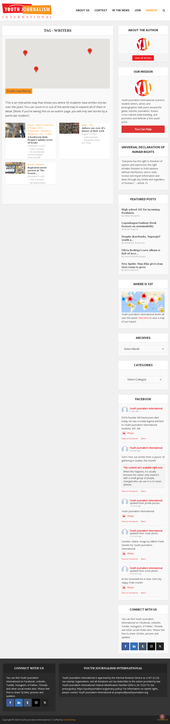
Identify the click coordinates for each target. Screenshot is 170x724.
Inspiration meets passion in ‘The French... (37, 170)
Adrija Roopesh (132, 215)
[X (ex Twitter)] (160, 646)
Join (137, 10)
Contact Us (162, 719)
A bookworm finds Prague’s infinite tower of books (40, 140)
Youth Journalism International (146, 408)
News (84, 125)
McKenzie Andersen (135, 242)
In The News (120, 10)
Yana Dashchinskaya (135, 256)
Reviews (40, 164)
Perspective (33, 131)
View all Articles (143, 57)
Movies (31, 164)
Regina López (39, 182)
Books (31, 125)
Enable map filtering (19, 91)
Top (41, 134)
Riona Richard (131, 270)
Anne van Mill (34, 157)
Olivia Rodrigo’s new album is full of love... (141, 251)
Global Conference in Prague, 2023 (41, 126)
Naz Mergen (38, 152)
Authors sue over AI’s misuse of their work (93, 129)
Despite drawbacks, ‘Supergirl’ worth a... (141, 238)
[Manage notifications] (162, 716)
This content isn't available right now (143, 467)
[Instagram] (151, 646)
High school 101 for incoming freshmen (141, 211)
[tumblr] (143, 646)
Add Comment (37, 149)
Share (143, 438)
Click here (143, 317)
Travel (48, 134)
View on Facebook (130, 438)
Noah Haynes (131, 229)
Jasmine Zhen (93, 140)
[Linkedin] (134, 646)
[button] (89, 51)
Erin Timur (86, 143)
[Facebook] (125, 646)
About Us (82, 10)
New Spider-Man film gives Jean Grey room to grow (142, 265)
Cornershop (69, 719)
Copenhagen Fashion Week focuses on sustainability (139, 224)
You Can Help (143, 129)
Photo (130, 433)
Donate (151, 10)
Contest (100, 10)
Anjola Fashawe (35, 154)
